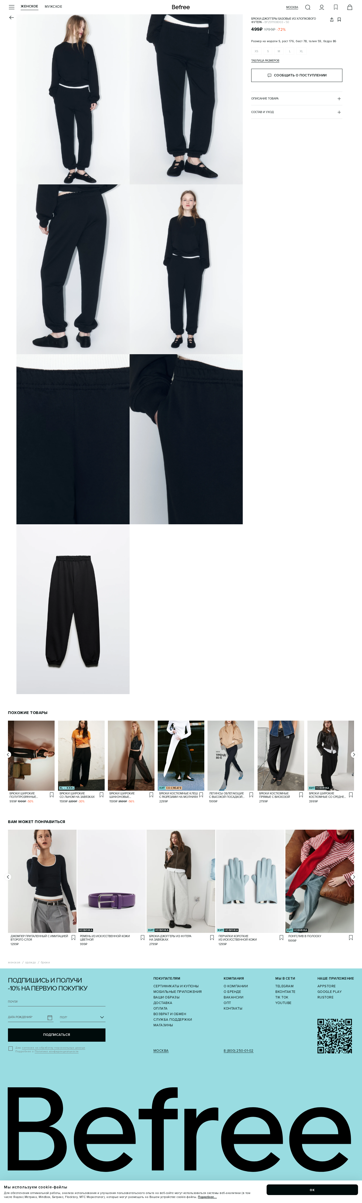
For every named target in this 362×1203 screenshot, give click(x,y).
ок (312, 1189)
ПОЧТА (13, 1001)
